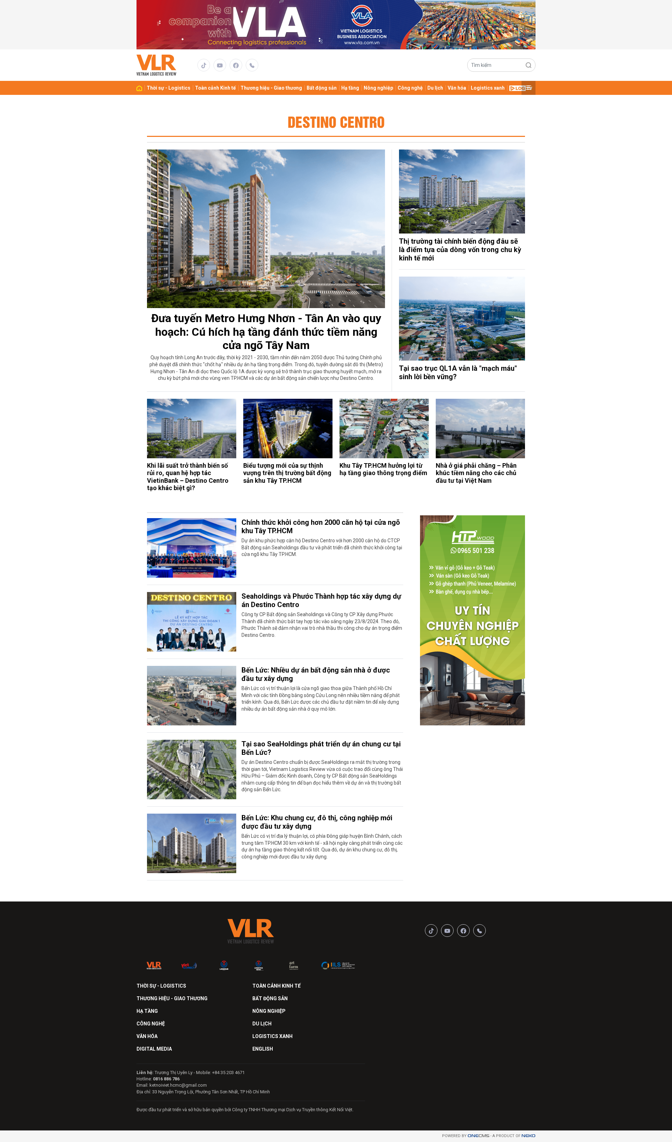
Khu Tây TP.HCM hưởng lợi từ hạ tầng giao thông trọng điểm (383, 469)
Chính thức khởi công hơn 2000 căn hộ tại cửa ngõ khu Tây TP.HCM (320, 526)
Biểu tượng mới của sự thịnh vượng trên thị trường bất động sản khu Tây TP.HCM (287, 473)
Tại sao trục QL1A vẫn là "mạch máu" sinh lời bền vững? (458, 372)
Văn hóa (457, 88)
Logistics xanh (488, 88)
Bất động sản (322, 88)
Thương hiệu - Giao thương (271, 88)
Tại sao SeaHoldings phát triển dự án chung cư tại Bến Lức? (321, 748)
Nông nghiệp (378, 88)
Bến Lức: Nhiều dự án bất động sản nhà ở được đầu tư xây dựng (315, 674)
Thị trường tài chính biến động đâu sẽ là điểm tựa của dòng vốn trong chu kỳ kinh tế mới (460, 249)
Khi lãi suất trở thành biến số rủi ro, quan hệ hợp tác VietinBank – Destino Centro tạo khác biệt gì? (188, 477)
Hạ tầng (350, 88)
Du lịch (435, 88)
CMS (478, 1136)
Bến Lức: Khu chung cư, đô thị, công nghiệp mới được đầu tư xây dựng (316, 822)
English (262, 1049)
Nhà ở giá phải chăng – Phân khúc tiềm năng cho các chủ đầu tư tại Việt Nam (476, 473)
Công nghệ (410, 88)
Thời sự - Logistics (168, 88)
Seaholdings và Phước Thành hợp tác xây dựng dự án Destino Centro (321, 600)
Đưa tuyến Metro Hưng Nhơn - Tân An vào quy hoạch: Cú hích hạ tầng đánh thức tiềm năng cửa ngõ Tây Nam (266, 332)
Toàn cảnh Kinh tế (215, 88)
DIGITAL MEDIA (154, 1049)
